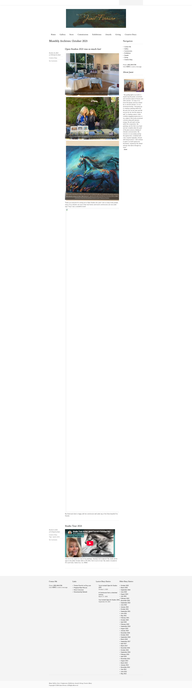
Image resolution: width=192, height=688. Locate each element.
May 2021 (123, 615)
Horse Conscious (79, 590)
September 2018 (125, 637)
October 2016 (125, 650)
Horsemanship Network (80, 592)
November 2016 (125, 648)
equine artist (56, 537)
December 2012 (125, 667)
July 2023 (123, 596)
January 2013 (125, 665)
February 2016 (125, 654)
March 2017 (124, 645)
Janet (59, 55)
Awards (108, 34)
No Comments (53, 61)
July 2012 (123, 669)
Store (72, 34)
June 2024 (124, 592)
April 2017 (124, 643)
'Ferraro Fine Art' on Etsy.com (82, 585)
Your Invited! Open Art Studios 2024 (109, 600)
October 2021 (125, 609)
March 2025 (124, 587)
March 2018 (124, 639)
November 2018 (125, 633)
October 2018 (125, 635)
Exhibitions (97, 34)
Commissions (83, 34)
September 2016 (125, 652)
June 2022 (124, 605)
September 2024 (125, 590)
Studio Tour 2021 (73, 526)
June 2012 (124, 671)
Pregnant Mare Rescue (80, 587)
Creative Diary (130, 34)
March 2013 (124, 663)
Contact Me (127, 47)
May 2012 (123, 673)
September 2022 (125, 603)
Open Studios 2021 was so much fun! (83, 49)
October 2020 (125, 620)
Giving (118, 34)
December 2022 (125, 600)
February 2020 (125, 624)
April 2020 (124, 622)
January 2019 (125, 630)
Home (53, 34)
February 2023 (125, 598)
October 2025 (125, 585)
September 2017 (125, 641)
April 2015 (124, 656)
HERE (128, 67)
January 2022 (125, 607)
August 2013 (124, 661)
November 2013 (125, 658)
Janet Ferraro (63, 685)
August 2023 (124, 594)
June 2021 (124, 613)
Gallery (63, 34)
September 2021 (125, 611)
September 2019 (125, 626)
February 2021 (125, 617)
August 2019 (124, 628)
